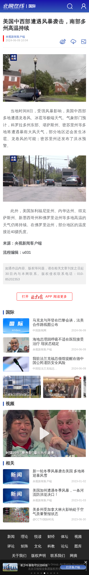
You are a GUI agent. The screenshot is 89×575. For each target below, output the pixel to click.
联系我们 (57, 556)
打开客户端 (73, 567)
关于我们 (19, 556)
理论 (24, 536)
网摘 (73, 556)
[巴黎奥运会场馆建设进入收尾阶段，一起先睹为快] (22, 386)
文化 (38, 546)
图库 (78, 546)
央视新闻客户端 (15, 36)
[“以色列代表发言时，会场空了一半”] (62, 386)
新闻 (11, 536)
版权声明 (38, 556)
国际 (32, 6)
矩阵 (24, 546)
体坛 (64, 536)
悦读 (38, 536)
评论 (11, 546)
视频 (78, 536)
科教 (51, 546)
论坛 (64, 546)
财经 (51, 536)
